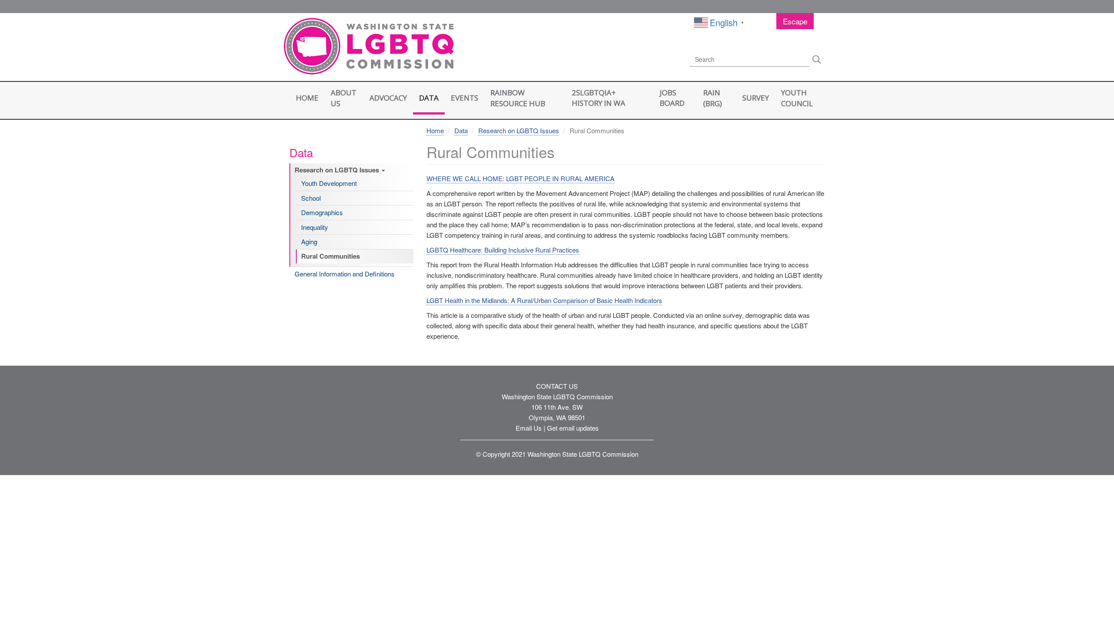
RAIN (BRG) (712, 98)
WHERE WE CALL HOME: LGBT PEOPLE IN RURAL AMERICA (520, 178)
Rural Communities (330, 256)
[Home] (370, 47)
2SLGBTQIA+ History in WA (598, 98)
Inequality (314, 227)
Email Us (529, 427)
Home (307, 98)
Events (464, 98)
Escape (795, 21)
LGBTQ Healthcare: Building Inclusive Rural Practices (502, 249)
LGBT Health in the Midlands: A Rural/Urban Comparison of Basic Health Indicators (544, 300)
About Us (343, 98)
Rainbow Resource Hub (517, 98)
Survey (755, 98)
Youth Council (797, 98)
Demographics (322, 212)
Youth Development (329, 183)
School (311, 198)
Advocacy (388, 98)
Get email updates (573, 427)
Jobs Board (672, 98)
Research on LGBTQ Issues (338, 170)
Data (429, 98)
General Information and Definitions (345, 274)
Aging (309, 241)
